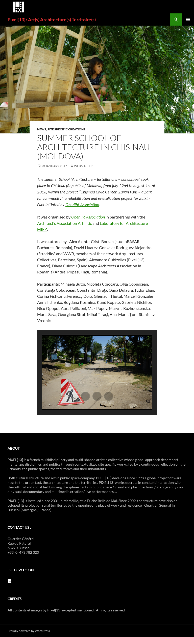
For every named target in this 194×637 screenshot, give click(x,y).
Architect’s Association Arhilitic (64, 223)
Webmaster (83, 166)
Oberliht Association (82, 205)
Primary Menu (188, 19)
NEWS (41, 129)
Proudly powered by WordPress (29, 631)
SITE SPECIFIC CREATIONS (66, 129)
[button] (85, 396)
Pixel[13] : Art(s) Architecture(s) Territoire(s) (52, 19)
